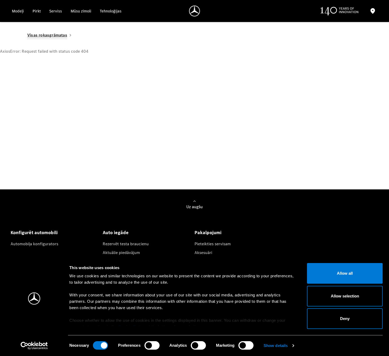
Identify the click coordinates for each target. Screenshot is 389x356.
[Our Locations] (373, 11)
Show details (276, 345)
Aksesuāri (203, 252)
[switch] (152, 345)
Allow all (345, 273)
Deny (345, 318)
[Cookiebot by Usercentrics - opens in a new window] (34, 346)
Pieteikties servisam (213, 244)
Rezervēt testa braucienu (126, 244)
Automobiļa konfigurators (34, 244)
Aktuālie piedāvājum (121, 252)
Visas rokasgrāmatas (47, 35)
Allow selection (345, 296)
